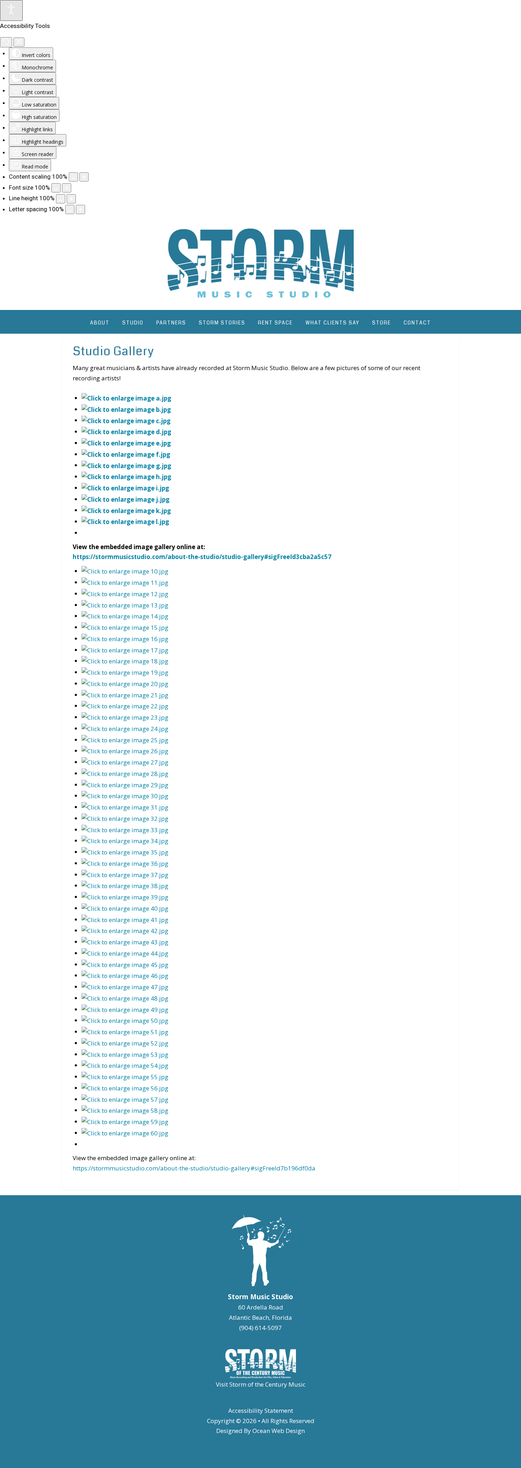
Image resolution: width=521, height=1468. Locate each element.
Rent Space (275, 322)
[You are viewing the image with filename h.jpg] (126, 476)
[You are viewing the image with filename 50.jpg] (125, 1020)
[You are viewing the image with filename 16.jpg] (125, 638)
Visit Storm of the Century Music (261, 1384)
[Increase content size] (84, 177)
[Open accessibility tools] (11, 10)
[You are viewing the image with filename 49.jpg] (125, 1009)
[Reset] (6, 42)
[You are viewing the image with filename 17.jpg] (125, 650)
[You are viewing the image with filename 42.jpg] (125, 930)
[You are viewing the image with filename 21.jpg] (125, 695)
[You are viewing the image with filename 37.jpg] (125, 874)
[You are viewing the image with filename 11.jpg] (125, 582)
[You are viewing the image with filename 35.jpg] (125, 852)
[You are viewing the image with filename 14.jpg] (125, 616)
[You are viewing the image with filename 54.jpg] (125, 1065)
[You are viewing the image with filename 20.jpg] (125, 683)
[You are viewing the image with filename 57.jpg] (125, 1099)
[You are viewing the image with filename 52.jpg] (125, 1043)
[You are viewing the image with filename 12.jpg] (125, 593)
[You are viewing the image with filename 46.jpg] (125, 975)
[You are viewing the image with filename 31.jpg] (125, 807)
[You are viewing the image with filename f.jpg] (126, 454)
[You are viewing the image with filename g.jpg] (126, 465)
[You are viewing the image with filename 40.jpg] (125, 908)
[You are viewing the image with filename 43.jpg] (125, 942)
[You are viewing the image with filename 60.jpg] (125, 1133)
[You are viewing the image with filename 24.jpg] (125, 728)
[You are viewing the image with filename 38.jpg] (125, 885)
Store (381, 322)
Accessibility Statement (260, 1410)
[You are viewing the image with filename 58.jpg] (125, 1110)
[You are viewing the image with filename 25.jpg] (125, 740)
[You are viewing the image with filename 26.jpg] (125, 751)
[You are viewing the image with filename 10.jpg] (125, 571)
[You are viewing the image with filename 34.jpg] (125, 840)
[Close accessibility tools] (18, 42)
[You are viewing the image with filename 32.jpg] (125, 818)
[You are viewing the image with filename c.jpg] (126, 420)
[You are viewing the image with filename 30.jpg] (125, 795)
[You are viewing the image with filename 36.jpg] (125, 863)
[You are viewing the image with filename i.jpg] (125, 488)
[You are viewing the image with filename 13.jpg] (125, 605)
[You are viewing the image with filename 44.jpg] (125, 953)
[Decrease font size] (56, 187)
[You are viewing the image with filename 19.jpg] (125, 672)
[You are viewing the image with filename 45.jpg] (125, 964)
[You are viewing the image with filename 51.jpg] (125, 1031)
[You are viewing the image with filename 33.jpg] (125, 829)
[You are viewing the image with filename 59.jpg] (125, 1121)
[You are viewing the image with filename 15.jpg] (125, 627)
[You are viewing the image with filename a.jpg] (126, 398)
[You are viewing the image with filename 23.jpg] (125, 717)
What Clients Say (332, 322)
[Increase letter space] (80, 209)
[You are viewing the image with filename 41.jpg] (125, 919)
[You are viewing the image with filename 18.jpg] (125, 661)
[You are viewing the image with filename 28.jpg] (125, 773)
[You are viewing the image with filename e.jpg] (126, 443)
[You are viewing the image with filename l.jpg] (125, 521)
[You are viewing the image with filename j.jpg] (125, 499)
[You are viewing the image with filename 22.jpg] (125, 706)
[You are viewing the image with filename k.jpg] (126, 510)
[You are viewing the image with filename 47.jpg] (125, 987)
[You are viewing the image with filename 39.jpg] (125, 897)
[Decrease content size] (73, 177)
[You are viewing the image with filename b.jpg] (126, 409)
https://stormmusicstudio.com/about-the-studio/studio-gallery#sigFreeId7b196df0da (194, 1168)
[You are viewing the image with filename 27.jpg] (125, 762)
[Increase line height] (71, 198)
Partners (171, 322)
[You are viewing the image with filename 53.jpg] (125, 1054)
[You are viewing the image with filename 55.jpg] (125, 1076)
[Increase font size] (66, 187)
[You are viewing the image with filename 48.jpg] (125, 998)
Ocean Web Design (278, 1431)
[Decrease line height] (60, 198)
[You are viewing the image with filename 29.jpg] (125, 785)
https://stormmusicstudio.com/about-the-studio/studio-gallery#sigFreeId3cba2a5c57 (202, 557)
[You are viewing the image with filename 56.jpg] (125, 1088)
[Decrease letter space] (69, 209)
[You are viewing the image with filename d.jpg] (126, 431)
